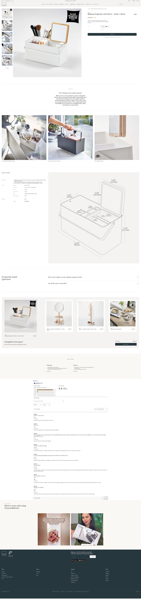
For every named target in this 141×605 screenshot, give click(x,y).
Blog (37, 575)
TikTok (107, 577)
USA (129, 0)
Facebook (107, 573)
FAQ (71, 571)
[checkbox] (47, 302)
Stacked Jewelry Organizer (116, 329)
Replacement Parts (74, 578)
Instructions (27, 201)
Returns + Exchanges (75, 577)
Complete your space (13, 342)
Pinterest (107, 575)
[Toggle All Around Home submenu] (75, 4)
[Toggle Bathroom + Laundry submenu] (84, 4)
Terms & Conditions (69, 591)
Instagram (107, 571)
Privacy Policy (63, 591)
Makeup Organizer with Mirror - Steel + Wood (106, 14)
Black (108, 26)
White (102, 26)
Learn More (49, 371)
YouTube (107, 578)
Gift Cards (4, 573)
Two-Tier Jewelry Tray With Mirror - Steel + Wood (56, 330)
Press (37, 573)
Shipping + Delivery (74, 575)
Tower (89, 12)
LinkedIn (107, 580)
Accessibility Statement (55, 591)
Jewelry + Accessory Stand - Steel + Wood (87, 329)
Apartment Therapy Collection (7, 577)
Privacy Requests (74, 580)
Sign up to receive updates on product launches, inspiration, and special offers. (82, 552)
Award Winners (4, 575)
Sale (2, 578)
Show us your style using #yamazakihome (15, 507)
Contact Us (73, 573)
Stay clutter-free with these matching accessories (15, 344)
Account (133, 0)
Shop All (3, 571)
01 (102, 29)
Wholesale (73, 582)
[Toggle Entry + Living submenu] (98, 4)
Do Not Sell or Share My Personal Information (81, 591)
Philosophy (38, 571)
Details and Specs (6, 172)
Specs (3, 185)
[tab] (7, 14)
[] (138, 0)
